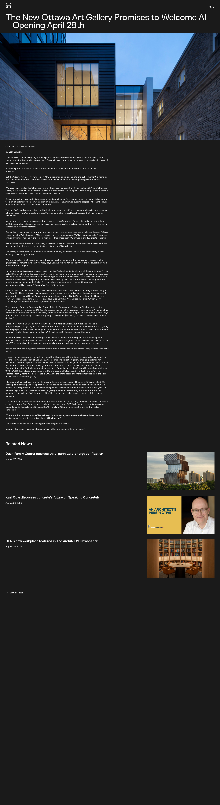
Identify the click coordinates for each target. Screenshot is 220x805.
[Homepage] (8, 5)
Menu (211, 7)
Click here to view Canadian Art (21, 147)
